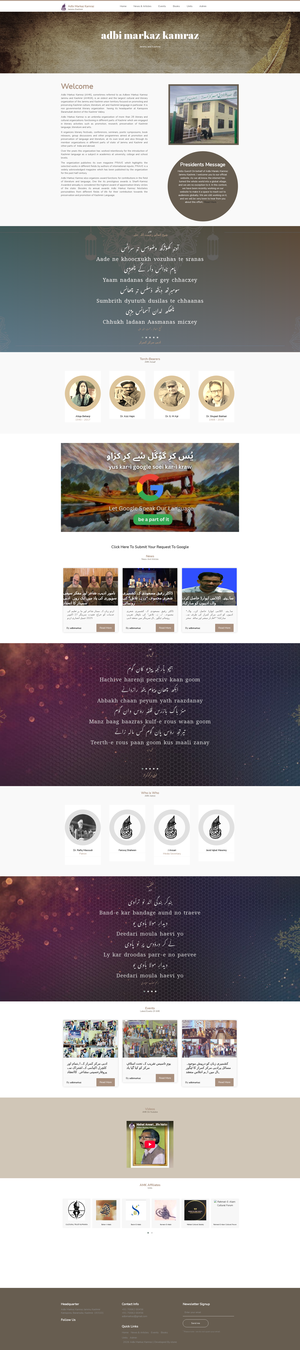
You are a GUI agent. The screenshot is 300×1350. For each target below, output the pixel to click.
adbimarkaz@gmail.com (134, 1316)
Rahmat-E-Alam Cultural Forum (195, 1224)
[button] (142, 337)
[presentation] (148, 426)
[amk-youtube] (77, 1331)
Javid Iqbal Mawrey (172, 850)
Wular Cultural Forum (225, 1224)
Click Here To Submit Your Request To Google (150, 546)
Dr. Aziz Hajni (83, 416)
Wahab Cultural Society (165, 1224)
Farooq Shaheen (83, 850)
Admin (202, 6)
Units (189, 6)
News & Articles (142, 6)
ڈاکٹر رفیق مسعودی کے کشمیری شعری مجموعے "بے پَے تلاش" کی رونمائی (148, 598)
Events (162, 6)
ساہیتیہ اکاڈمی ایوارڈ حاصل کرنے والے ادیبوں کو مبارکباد (208, 601)
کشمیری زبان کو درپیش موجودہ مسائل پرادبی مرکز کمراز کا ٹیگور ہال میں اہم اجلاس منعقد (208, 1067)
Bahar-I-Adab (76, 1224)
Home (123, 6)
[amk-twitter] (70, 1331)
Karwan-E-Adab (136, 1224)
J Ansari (127, 850)
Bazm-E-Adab (106, 1224)
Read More (210, 202)
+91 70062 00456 (132, 1309)
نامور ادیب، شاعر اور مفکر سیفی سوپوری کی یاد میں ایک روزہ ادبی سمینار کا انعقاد (90, 598)
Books (176, 6)
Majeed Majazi (216, 850)
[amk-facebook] (63, 1331)
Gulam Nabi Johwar (216, 416)
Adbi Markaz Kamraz (81, 6)
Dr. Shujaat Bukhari (172, 416)
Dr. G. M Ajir (127, 416)
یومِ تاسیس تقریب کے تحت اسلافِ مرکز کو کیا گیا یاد (149, 1065)
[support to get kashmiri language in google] (150, 487)
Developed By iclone (165, 1342)
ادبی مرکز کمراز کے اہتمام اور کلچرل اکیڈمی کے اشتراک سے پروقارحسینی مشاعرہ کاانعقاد (87, 1067)
